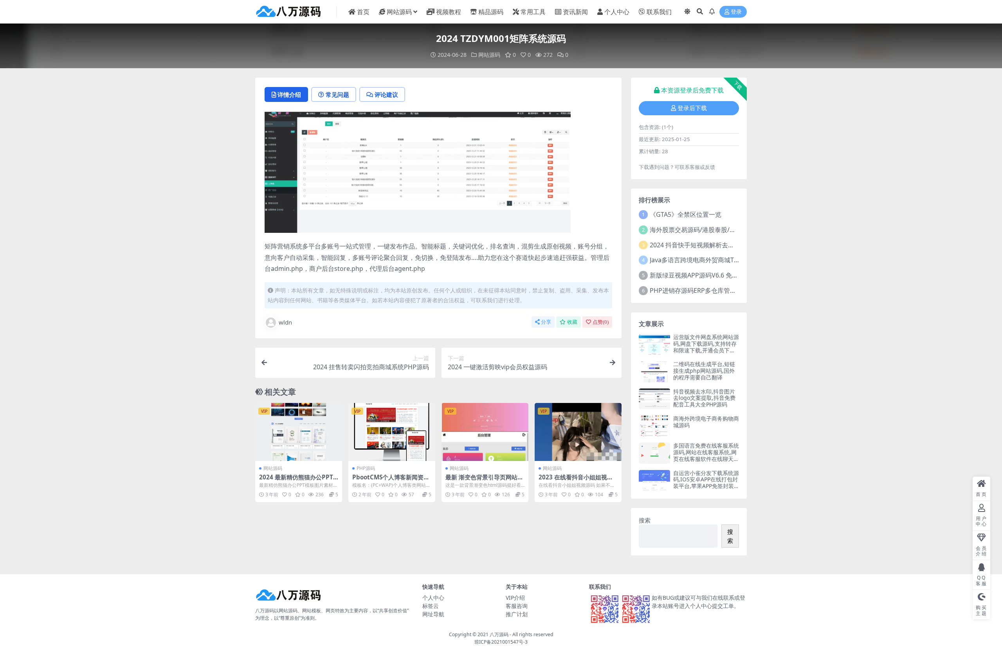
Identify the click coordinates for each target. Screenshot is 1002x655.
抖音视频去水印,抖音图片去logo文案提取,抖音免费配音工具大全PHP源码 (704, 398)
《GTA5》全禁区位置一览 (685, 214)
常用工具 (533, 11)
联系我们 (659, 11)
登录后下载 (692, 108)
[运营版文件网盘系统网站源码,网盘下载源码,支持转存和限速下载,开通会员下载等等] (654, 344)
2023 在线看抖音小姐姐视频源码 (576, 480)
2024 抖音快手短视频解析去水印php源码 (707, 245)
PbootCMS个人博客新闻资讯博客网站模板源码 (390, 480)
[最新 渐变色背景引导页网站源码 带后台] (485, 432)
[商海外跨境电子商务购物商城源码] (654, 425)
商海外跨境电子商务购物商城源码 (706, 422)
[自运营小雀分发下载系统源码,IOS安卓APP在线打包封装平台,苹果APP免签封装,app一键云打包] (654, 480)
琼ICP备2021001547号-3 (501, 642)
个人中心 (616, 11)
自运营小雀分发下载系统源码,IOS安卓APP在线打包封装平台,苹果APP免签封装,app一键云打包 (706, 482)
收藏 (572, 322)
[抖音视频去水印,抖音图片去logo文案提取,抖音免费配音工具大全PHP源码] (654, 398)
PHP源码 (366, 468)
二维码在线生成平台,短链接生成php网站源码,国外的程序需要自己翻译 (704, 370)
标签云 (430, 606)
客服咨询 (517, 606)
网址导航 (433, 614)
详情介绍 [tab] (289, 94)
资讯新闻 (575, 11)
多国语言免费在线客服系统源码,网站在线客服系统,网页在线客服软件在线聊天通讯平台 (706, 455)
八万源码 (499, 634)
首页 (363, 11)
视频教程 (448, 11)
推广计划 (517, 614)
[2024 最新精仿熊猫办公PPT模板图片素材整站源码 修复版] (298, 432)
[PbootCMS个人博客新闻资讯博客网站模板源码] (391, 432)
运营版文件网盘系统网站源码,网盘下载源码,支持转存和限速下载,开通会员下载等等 (706, 346)
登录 (736, 12)
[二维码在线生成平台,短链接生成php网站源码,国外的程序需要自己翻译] (654, 371)
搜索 (645, 520)
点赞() (601, 322)
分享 (546, 322)
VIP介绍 (515, 597)
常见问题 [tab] (337, 94)
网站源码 (399, 11)
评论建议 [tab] (386, 94)
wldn (285, 322)
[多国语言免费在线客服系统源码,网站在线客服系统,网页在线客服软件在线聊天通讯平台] (654, 453)
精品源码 (490, 11)
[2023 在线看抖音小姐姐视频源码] (578, 432)
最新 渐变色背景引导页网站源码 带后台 (484, 480)
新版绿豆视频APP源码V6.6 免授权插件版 (706, 275)
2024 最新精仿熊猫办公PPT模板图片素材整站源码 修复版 (298, 480)
